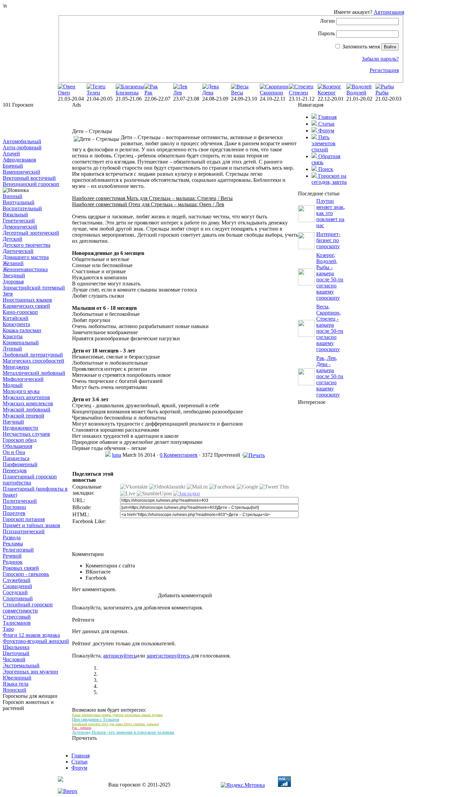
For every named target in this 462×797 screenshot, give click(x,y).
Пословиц (14, 507)
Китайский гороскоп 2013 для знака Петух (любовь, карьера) (115, 724)
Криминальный (21, 342)
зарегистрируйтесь (168, 656)
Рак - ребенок (81, 728)
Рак (148, 92)
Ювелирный (17, 678)
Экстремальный (21, 665)
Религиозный (18, 550)
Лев (177, 92)
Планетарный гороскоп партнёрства (30, 480)
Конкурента (16, 324)
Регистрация (384, 70)
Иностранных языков (27, 300)
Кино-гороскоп (20, 312)
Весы (237, 92)
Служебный (16, 580)
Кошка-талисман (22, 330)
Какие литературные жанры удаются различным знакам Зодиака (117, 715)
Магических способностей (33, 361)
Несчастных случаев (26, 434)
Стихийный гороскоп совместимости (28, 607)
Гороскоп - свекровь (26, 574)
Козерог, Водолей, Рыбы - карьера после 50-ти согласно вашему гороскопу (329, 276)
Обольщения (17, 446)
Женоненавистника (25, 269)
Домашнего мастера (26, 257)
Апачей (11, 153)
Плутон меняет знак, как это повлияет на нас (330, 213)
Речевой (12, 556)
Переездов (15, 470)
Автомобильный (22, 141)
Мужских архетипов (26, 397)
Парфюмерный (20, 464)
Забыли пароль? (380, 59)
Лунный (12, 348)
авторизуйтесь (119, 656)
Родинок (13, 562)
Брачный (13, 166)
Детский (12, 239)
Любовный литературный (33, 355)
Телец (93, 92)
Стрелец (298, 92)
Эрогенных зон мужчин (30, 671)
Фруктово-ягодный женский (36, 641)
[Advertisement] (36, 123)
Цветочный (16, 653)
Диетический (18, 251)
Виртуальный (18, 202)
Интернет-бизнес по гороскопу (328, 240)
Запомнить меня (361, 46)
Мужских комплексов (28, 403)
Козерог (327, 92)
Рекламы (13, 543)
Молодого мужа (21, 391)
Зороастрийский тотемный (34, 287)
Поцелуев (14, 513)
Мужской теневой (23, 415)
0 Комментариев (179, 455)
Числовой (14, 659)
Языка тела (15, 684)
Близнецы (127, 92)
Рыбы (382, 92)
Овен (64, 92)
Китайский (15, 318)
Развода (12, 537)
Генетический (19, 220)
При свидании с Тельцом (95, 719)
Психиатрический (24, 531)
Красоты (13, 336)
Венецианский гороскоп (31, 184)
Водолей (356, 92)
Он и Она (14, 452)
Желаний (13, 263)
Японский (14, 690)
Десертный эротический (31, 233)
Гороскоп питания (24, 519)
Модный (13, 385)
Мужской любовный (26, 409)
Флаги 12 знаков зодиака (31, 635)
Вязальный (15, 214)
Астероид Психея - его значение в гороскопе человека (123, 732)
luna (116, 455)
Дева (207, 92)
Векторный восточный (29, 178)
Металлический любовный (34, 373)
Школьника (16, 647)
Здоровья (13, 281)
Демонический (20, 227)
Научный (13, 422)
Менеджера (16, 367)
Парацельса (16, 458)
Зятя (8, 294)
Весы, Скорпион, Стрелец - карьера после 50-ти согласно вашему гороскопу (329, 328)
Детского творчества (26, 245)
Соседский (15, 592)
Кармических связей (26, 306)
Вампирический (21, 172)
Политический (20, 501)
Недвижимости (20, 428)
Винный (12, 196)
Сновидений (17, 586)
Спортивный (18, 598)
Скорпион (271, 92)
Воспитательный (22, 208)
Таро (8, 629)
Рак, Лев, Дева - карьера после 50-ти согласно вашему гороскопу (329, 376)
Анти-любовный (22, 147)
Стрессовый (17, 617)
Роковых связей (21, 568)
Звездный (14, 275)
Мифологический (23, 379)
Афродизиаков (19, 160)
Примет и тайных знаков (31, 525)
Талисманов (17, 623)
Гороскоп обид (20, 440)
